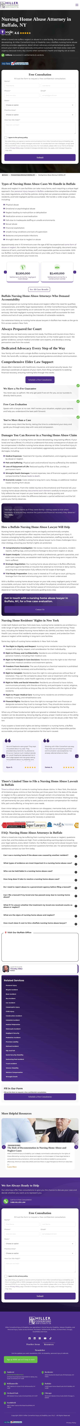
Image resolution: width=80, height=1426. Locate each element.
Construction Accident (14, 1016)
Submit (40, 157)
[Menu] (77, 5)
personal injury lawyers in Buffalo (29, 191)
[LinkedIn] (35, 1338)
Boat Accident (11, 994)
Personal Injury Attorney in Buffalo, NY (23, 175)
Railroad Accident (12, 1046)
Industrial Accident (13, 1020)
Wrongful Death (12, 1077)
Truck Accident (11, 1063)
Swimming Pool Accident (15, 1059)
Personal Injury (11, 985)
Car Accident (10, 1003)
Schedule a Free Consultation (40, 380)
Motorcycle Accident (13, 1029)
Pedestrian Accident (13, 1037)
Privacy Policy (15, 148)
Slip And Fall (10, 1050)
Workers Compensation (14, 1072)
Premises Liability (12, 1042)
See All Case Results (39, 289)
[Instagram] (40, 1338)
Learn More (6, 1119)
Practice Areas (33, 1344)
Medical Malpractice (13, 1024)
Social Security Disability (14, 1055)
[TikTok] (50, 1338)
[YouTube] (45, 1338)
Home (6, 175)
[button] (2, 31)
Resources (49, 1344)
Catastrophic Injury (13, 1007)
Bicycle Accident (12, 990)
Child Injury (10, 1011)
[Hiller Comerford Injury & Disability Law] (9, 4)
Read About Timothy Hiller (13, 966)
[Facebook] (30, 1338)
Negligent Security (12, 1033)
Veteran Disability (12, 1068)
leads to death (33, 476)
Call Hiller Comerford (10, 1198)
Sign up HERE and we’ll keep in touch (21, 1360)
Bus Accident (10, 998)
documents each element (39, 491)
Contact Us (40, 609)
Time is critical (7, 789)
